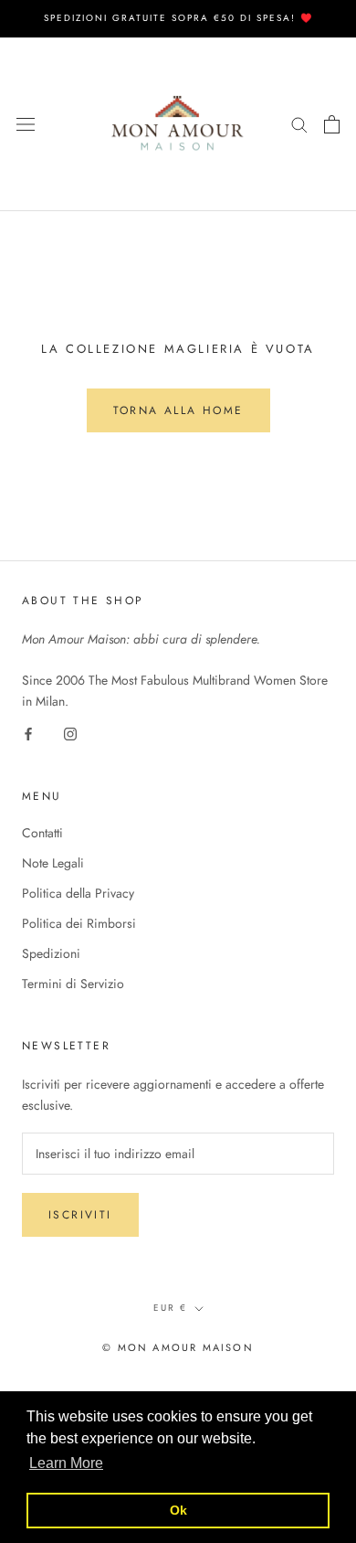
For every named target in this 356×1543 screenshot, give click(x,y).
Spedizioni (51, 953)
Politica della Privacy (78, 893)
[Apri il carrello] (332, 124)
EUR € (170, 1307)
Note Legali (53, 863)
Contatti (42, 833)
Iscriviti (80, 1215)
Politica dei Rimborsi (79, 923)
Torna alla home (178, 410)
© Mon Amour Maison (178, 1347)
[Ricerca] (299, 124)
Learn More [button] (66, 1463)
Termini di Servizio (73, 983)
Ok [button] (178, 1510)
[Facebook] (28, 732)
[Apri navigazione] (25, 124)
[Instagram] (70, 732)
